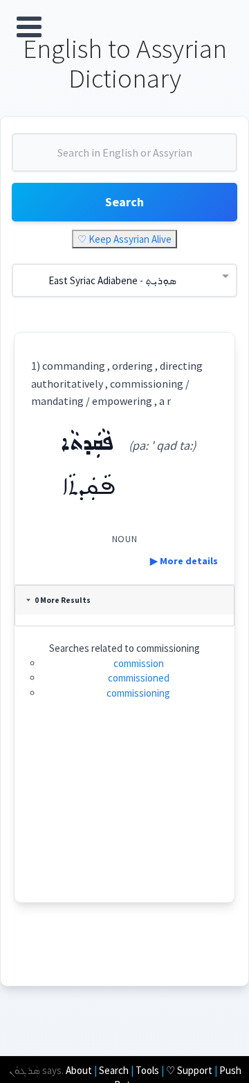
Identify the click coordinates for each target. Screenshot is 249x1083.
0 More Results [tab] (63, 600)
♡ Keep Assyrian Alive (124, 239)
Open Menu (29, 27)
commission (138, 663)
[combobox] (124, 158)
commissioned (138, 677)
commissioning (138, 692)
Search (124, 202)
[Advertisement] (124, 816)
